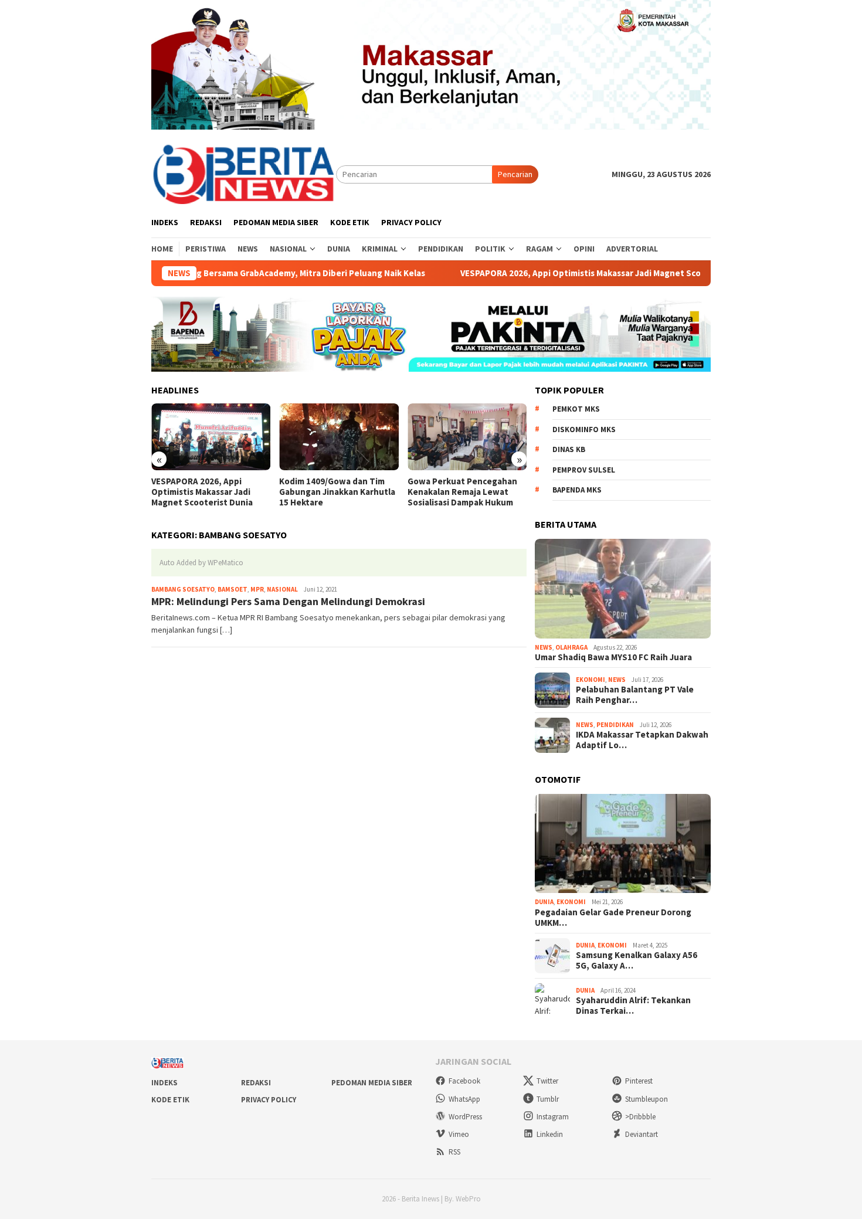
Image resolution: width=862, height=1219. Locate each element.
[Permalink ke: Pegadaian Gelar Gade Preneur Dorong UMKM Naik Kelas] (623, 844)
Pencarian (515, 174)
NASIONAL (282, 589)
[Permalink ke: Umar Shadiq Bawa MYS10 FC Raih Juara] (623, 589)
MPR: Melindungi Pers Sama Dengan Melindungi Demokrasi (288, 601)
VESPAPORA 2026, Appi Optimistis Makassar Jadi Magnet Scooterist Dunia (582, 273)
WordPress (465, 1117)
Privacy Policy (268, 1100)
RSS (454, 1152)
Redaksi (256, 1083)
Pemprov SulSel (583, 470)
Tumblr (548, 1099)
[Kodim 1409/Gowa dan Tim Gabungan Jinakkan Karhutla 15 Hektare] (338, 436)
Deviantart (641, 1134)
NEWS (543, 647)
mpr (257, 589)
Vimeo (459, 1134)
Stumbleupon (646, 1099)
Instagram (553, 1117)
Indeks (164, 1083)
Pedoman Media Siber (371, 1083)
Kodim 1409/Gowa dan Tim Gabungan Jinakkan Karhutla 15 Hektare (337, 492)
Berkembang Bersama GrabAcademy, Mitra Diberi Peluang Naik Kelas (261, 273)
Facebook (464, 1081)
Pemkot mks (576, 409)
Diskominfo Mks (584, 429)
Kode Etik (170, 1100)
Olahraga (571, 647)
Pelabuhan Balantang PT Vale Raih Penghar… (635, 694)
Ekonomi (590, 679)
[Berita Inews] (243, 173)
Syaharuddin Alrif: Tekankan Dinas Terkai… (633, 1005)
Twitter (547, 1081)
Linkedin (550, 1134)
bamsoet (232, 589)
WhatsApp (464, 1099)
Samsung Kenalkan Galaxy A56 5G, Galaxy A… (636, 960)
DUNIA (544, 902)
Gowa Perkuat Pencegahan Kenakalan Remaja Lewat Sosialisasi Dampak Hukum (462, 492)
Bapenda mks (577, 490)
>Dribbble (640, 1117)
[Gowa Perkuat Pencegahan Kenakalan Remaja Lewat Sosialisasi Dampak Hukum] (467, 436)
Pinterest (639, 1081)
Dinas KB (568, 449)
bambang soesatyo (183, 589)
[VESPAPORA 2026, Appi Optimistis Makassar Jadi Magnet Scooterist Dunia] (210, 436)
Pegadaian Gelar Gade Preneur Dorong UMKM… (613, 917)
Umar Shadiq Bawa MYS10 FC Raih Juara (613, 657)
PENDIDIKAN (615, 725)
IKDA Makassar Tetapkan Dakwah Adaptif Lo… (642, 740)
